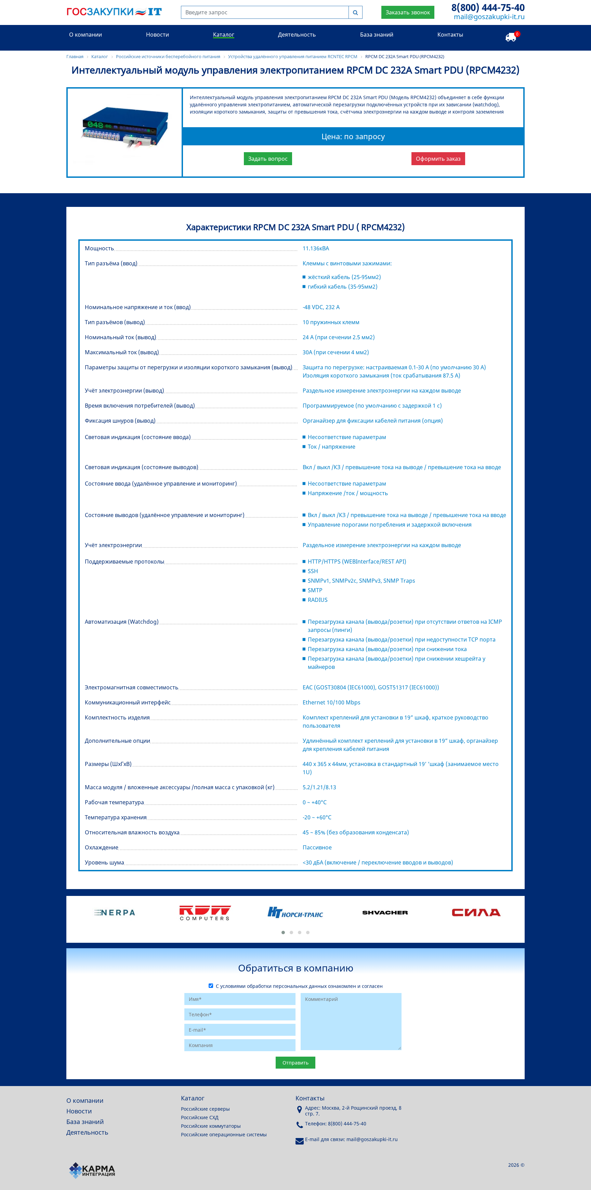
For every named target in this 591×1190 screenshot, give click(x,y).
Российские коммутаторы (211, 1126)
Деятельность (297, 34)
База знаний (376, 34)
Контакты (450, 34)
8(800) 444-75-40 (488, 7)
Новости (157, 34)
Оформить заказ (438, 158)
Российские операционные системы (224, 1134)
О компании (85, 34)
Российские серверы (205, 1109)
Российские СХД (200, 1117)
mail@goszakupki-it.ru (489, 16)
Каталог (223, 34)
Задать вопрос (268, 158)
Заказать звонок (408, 12)
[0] (510, 37)
